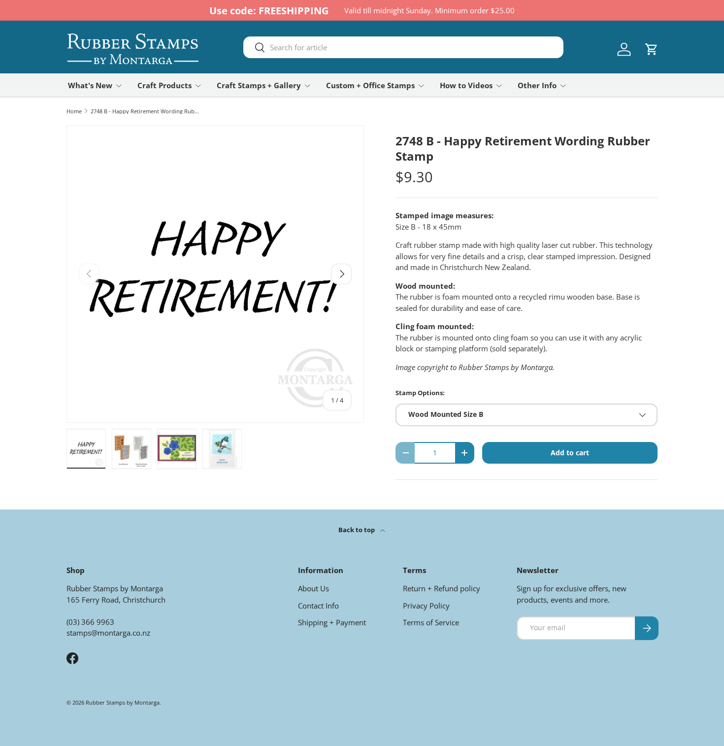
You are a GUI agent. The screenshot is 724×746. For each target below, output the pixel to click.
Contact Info (318, 605)
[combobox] (403, 47)
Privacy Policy (426, 605)
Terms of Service (431, 622)
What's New (90, 85)
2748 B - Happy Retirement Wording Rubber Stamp (146, 111)
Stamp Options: (420, 392)
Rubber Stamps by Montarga (123, 702)
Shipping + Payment (332, 622)
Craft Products (164, 85)
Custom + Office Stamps (370, 85)
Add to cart (570, 452)
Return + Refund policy (441, 588)
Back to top (357, 529)
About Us (313, 588)
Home (74, 111)
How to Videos (466, 85)
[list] (215, 274)
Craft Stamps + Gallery (259, 85)
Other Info (537, 85)
